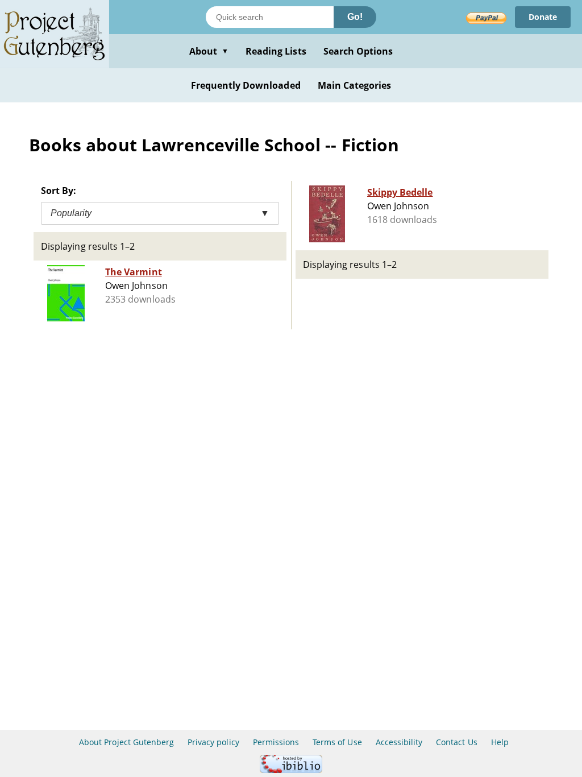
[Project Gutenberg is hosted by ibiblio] (291, 769)
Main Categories (355, 85)
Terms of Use (337, 742)
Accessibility (399, 742)
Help (500, 742)
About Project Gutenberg (126, 742)
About (208, 51)
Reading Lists (276, 51)
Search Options (358, 51)
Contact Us (456, 742)
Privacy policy (213, 742)
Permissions (276, 742)
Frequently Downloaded (246, 85)
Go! (355, 17)
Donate (543, 16)
